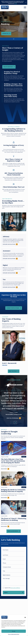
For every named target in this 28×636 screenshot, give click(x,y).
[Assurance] (13, 254)
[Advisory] (13, 240)
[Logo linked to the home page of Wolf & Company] (5, 7)
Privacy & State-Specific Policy (13, 634)
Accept (13, 631)
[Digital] (13, 269)
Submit (6, 592)
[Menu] (25, 7)
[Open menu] (14, 39)
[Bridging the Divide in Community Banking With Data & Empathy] (13, 485)
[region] (13, 348)
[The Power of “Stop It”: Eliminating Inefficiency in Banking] (13, 513)
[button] (25, 617)
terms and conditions (15, 587)
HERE (15, 3)
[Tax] (13, 283)
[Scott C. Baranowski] (13, 348)
